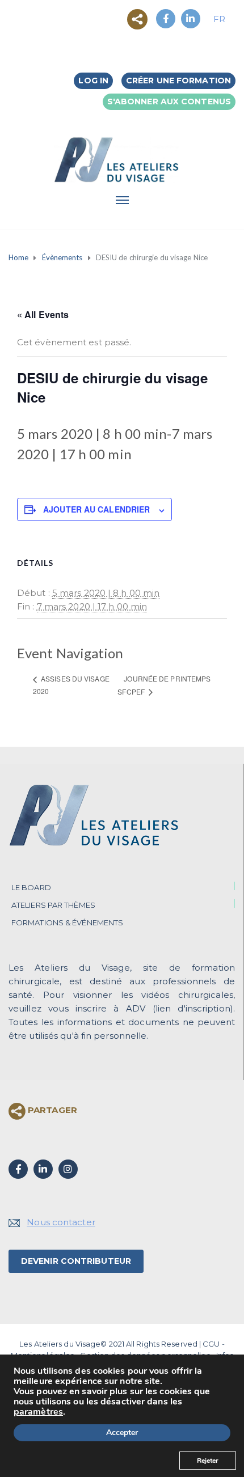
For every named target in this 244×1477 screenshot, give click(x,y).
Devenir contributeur (76, 1261)
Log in (93, 80)
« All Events (43, 314)
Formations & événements (67, 922)
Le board (31, 887)
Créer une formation (178, 80)
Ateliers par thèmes (53, 904)
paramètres (38, 1412)
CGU (211, 1343)
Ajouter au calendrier (96, 509)
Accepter (122, 1432)
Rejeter (207, 1460)
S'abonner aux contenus (169, 101)
